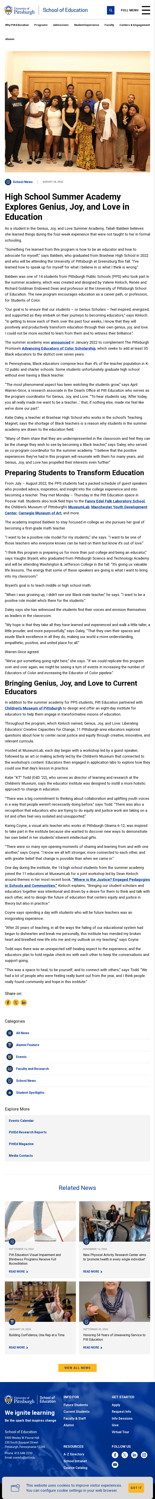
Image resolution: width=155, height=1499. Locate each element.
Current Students (77, 1412)
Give (115, 1425)
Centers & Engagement (134, 24)
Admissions (61, 24)
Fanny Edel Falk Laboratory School (115, 501)
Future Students (76, 1405)
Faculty (109, 24)
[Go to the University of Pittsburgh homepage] (20, 10)
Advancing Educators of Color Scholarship (58, 348)
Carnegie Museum (34, 513)
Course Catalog (75, 1468)
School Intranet (75, 1461)
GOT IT (136, 1488)
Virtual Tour (120, 1432)
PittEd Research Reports (28, 1132)
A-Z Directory (74, 1454)
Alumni (9, 39)
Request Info (121, 1412)
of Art (55, 513)
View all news (77, 1368)
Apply (116, 1405)
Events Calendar (21, 1121)
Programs (41, 24)
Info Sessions (122, 1418)
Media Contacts (21, 1156)
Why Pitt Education (17, 24)
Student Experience (86, 24)
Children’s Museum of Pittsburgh (33, 708)
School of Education (65, 10)
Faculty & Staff (75, 1418)
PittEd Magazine (21, 1144)
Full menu (130, 10)
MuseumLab (78, 507)
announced (60, 342)
